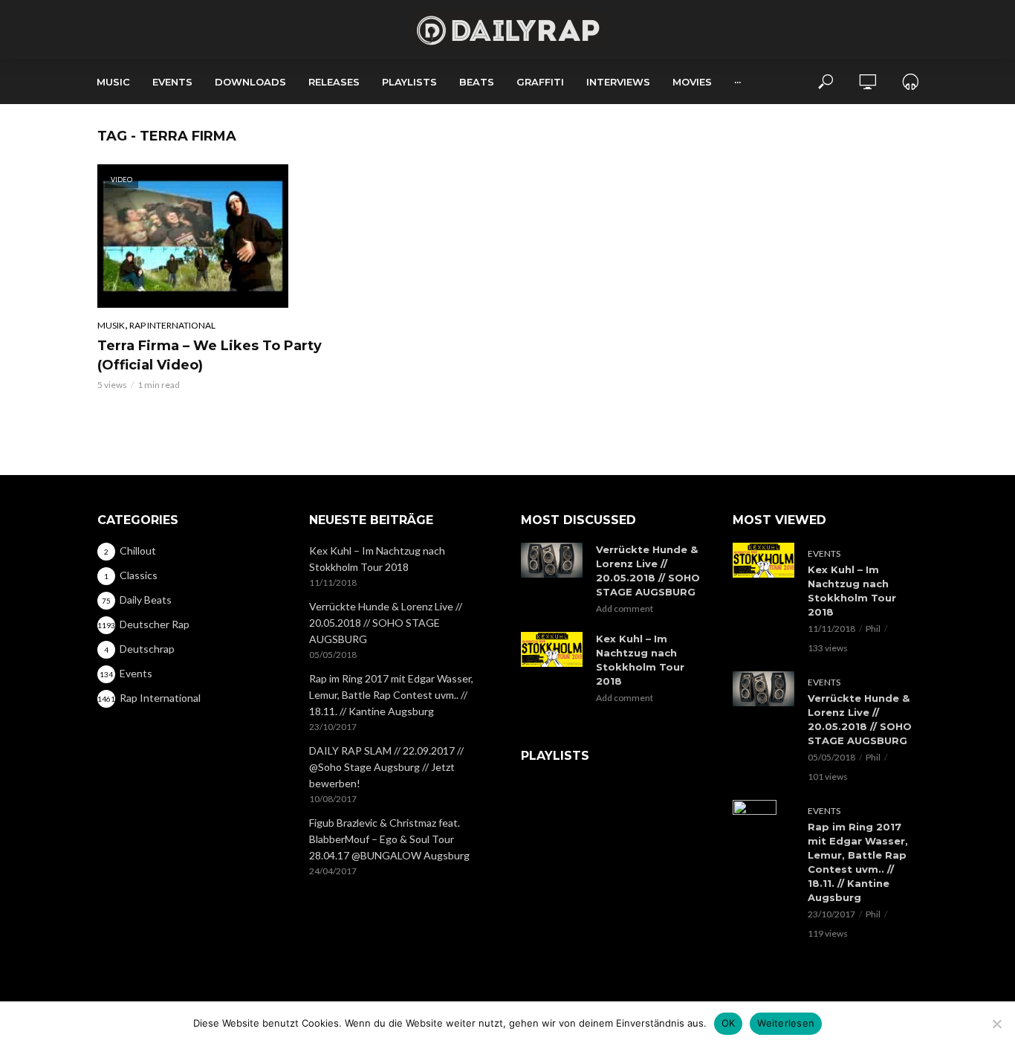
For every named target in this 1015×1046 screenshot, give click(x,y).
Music (113, 82)
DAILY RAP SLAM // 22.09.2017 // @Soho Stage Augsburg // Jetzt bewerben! (386, 767)
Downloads (250, 82)
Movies (692, 82)
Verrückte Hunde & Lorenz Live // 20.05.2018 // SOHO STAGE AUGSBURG (385, 622)
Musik (111, 325)
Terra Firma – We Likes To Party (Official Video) (209, 355)
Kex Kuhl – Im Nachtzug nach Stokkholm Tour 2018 (377, 558)
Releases (334, 82)
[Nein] (996, 1023)
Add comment (624, 608)
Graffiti (540, 82)
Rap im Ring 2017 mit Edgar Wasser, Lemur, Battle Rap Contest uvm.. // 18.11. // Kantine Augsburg (391, 694)
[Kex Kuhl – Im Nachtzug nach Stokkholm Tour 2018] (552, 649)
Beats (476, 82)
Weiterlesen (785, 1023)
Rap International (172, 325)
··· (737, 82)
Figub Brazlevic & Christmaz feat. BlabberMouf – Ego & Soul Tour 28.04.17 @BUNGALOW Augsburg (389, 839)
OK (728, 1023)
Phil (873, 628)
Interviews (618, 82)
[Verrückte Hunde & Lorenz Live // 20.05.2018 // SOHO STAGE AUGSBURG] (552, 560)
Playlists (409, 82)
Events (172, 82)
